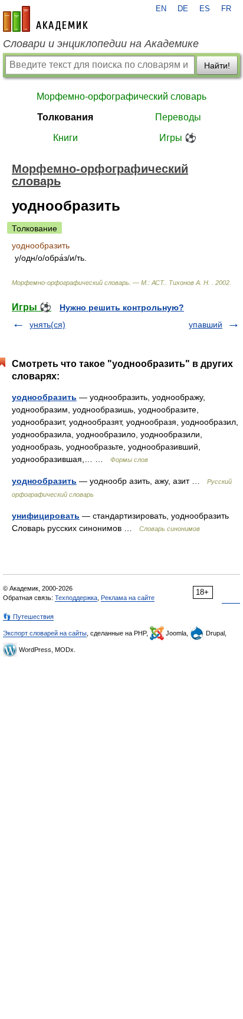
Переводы (178, 117)
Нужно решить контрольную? (122, 307)
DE (183, 9)
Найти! (217, 65)
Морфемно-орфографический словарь (121, 96)
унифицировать (46, 515)
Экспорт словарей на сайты (45, 633)
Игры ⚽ (177, 138)
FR (226, 9)
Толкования (65, 117)
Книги (65, 138)
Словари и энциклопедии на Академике (101, 44)
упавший (205, 324)
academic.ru (45, 19)
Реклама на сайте (128, 597)
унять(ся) (47, 324)
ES (204, 9)
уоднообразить (44, 397)
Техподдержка (76, 597)
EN (161, 9)
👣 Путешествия (28, 616)
